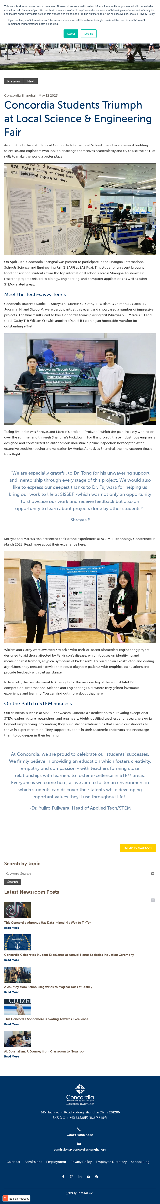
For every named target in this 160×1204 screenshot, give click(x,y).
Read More (11, 928)
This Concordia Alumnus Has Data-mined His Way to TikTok (47, 923)
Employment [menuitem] (56, 1162)
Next (31, 81)
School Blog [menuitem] (140, 1162)
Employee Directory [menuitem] (111, 1162)
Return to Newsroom (138, 847)
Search (12, 882)
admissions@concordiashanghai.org (80, 1149)
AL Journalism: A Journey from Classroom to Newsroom (45, 1051)
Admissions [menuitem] (33, 1162)
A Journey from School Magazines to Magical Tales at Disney (48, 987)
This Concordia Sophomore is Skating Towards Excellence (46, 1019)
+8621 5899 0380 (80, 1135)
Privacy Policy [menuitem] (81, 1162)
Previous (14, 81)
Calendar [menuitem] (13, 1162)
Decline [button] (88, 33)
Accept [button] (71, 33)
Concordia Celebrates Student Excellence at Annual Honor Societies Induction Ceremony (69, 955)
